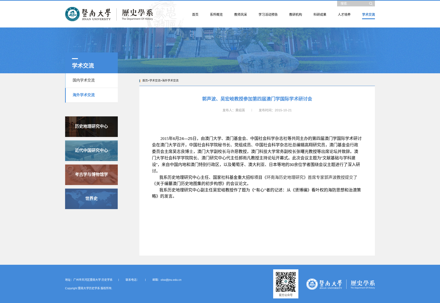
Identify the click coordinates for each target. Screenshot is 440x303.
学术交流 (154, 80)
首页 (145, 80)
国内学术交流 (84, 80)
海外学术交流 (84, 95)
